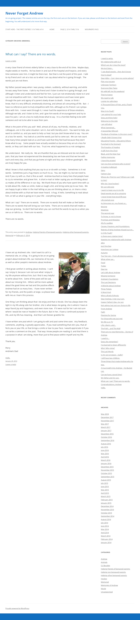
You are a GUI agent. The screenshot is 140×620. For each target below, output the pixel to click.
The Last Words (107, 351)
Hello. (103, 387)
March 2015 (105, 496)
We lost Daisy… (107, 68)
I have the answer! (108, 160)
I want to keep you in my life (112, 190)
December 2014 (107, 506)
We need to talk (107, 98)
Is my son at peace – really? (112, 355)
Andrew (29, 232)
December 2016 (107, 434)
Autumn (104, 252)
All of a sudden (107, 223)
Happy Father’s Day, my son (112, 302)
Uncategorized (107, 592)
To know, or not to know (111, 216)
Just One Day (106, 246)
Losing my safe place (109, 101)
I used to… (105, 338)
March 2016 (105, 460)
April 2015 (105, 493)
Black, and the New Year (110, 154)
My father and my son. (110, 378)
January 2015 (106, 503)
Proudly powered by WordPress (17, 608)
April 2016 (105, 457)
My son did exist (107, 187)
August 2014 (106, 519)
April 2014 (105, 532)
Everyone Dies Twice (109, 88)
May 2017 (105, 424)
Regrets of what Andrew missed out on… (117, 229)
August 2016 (106, 443)
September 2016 (107, 440)
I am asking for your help (111, 114)
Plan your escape (108, 81)
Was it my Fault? (107, 111)
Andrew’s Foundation (109, 279)
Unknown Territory (108, 85)
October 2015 (106, 473)
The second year (107, 213)
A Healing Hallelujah (109, 167)
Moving (104, 206)
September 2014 (107, 516)
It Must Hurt (106, 292)
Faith (103, 312)
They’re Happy (107, 94)
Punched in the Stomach (111, 144)
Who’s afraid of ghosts (110, 295)
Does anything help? (109, 117)
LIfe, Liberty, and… (108, 325)
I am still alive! (106, 124)
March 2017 (105, 427)
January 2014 (106, 542)
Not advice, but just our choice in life (115, 305)
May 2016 (105, 453)
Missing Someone (108, 276)
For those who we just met (111, 318)
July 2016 (104, 447)
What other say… (108, 259)
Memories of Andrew (109, 585)
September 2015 (107, 476)
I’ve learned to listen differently (113, 345)
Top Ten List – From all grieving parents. (117, 256)
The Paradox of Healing (110, 147)
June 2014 (105, 526)
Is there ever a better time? (112, 236)
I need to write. (107, 58)
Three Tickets (106, 289)
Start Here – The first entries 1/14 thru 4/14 (24, 29)
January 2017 (106, 430)
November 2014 (107, 509)
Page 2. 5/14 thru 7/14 (69, 29)
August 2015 (106, 480)
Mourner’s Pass (92, 29)
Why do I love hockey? (110, 183)
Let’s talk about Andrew (110, 272)
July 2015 (104, 483)
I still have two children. (110, 358)
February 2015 (107, 499)
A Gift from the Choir (109, 150)
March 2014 (105, 536)
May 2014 (105, 529)
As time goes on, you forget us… (114, 203)
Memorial (9, 235)
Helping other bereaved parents (76, 232)
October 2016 (106, 437)
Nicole (103, 588)
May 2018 (105, 414)
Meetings (104, 210)
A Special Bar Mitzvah (109, 131)
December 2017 (107, 417)
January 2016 (106, 463)
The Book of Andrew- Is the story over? (116, 134)
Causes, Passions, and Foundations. (115, 226)
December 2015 (107, 467)
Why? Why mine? (108, 348)
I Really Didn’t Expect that (111, 137)
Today (103, 266)
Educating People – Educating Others (116, 141)
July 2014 (104, 522)
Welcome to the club (109, 121)
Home (51, 29)
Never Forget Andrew (24, 13)
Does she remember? (109, 341)
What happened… (108, 127)
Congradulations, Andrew (111, 384)
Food (103, 262)
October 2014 (106, 513)
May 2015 (105, 490)
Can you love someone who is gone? (115, 164)
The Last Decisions (108, 282)
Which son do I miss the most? (113, 65)
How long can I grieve (109, 249)
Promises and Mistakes (110, 220)
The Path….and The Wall (110, 328)
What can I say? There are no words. (30, 54)
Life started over (107, 200)
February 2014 (107, 539)
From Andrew (106, 308)
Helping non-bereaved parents (113, 572)
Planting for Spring (108, 315)
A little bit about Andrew (111, 285)
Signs (103, 170)
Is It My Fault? (106, 233)
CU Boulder (105, 565)
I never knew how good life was (113, 197)
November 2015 (107, 470)
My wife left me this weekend (112, 91)
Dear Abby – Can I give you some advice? (117, 78)
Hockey (104, 578)
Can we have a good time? (111, 374)
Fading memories (108, 157)
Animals (104, 562)
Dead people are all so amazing (113, 193)
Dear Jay (104, 269)
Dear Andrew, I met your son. (113, 299)
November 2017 (107, 420)
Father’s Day (106, 173)
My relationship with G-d (111, 62)
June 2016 (105, 450)
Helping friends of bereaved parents (47, 232)
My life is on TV (107, 322)
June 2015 (105, 486)
